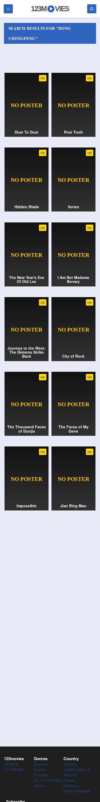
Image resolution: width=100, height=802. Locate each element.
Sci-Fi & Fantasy (48, 780)
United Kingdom (76, 790)
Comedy (41, 764)
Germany (71, 785)
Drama (39, 769)
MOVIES (11, 764)
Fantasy (40, 774)
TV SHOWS (14, 769)
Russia (69, 780)
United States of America (76, 772)
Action (39, 785)
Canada (70, 764)
